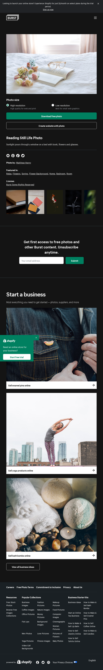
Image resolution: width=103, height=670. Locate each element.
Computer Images (57, 615)
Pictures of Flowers (57, 635)
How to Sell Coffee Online (89, 625)
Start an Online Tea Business (74, 614)
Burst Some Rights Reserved (20, 184)
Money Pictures (40, 615)
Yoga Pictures (28, 640)
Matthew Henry (23, 162)
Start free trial (17, 357)
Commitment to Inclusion (48, 587)
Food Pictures (59, 609)
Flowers (16, 173)
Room (69, 173)
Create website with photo (52, 125)
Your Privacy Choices (63, 662)
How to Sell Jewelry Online (74, 632)
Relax (9, 173)
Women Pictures (56, 627)
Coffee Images (28, 609)
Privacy (67, 587)
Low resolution (63, 105)
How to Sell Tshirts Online (74, 640)
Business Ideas (74, 602)
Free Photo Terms (25, 587)
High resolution (17, 105)
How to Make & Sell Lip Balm (74, 625)
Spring (25, 173)
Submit (74, 260)
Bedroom (60, 173)
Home (52, 173)
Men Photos (27, 633)
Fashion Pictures (40, 604)
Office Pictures (28, 613)
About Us (77, 587)
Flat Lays (25, 621)
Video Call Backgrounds (27, 647)
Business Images (26, 604)
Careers (10, 587)
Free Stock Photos (10, 604)
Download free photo (51, 116)
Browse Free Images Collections (11, 612)
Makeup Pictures (56, 604)
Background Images (42, 623)
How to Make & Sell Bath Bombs (90, 605)
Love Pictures (43, 633)
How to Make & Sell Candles (90, 632)
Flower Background (38, 173)
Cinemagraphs (59, 621)
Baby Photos (58, 640)
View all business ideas (23, 566)
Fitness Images (43, 640)
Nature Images (43, 609)
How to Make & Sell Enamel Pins (90, 615)
